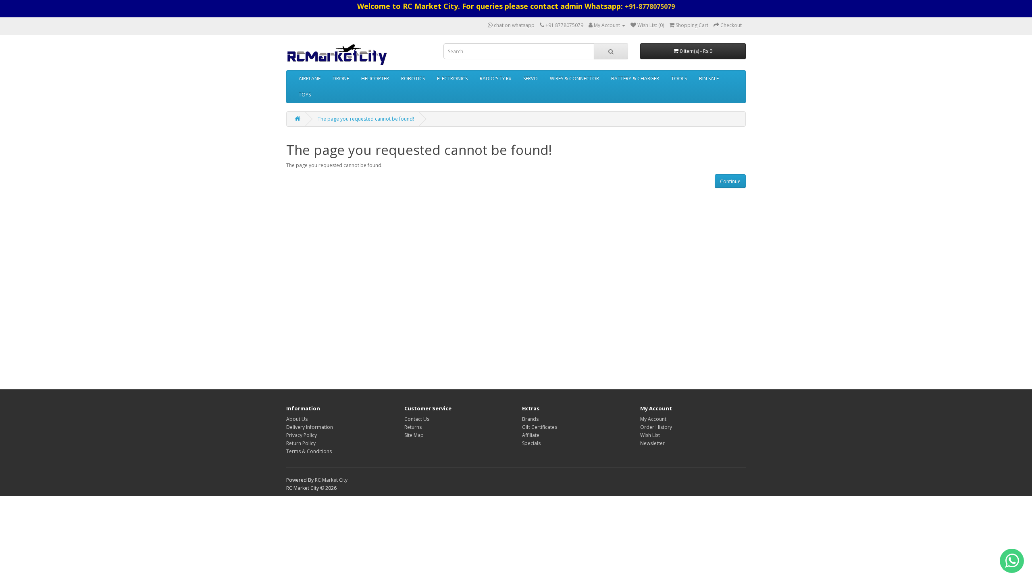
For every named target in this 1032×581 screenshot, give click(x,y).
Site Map (414, 435)
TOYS (305, 94)
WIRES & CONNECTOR (574, 78)
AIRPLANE (309, 78)
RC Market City (331, 480)
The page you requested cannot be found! (366, 118)
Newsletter (652, 443)
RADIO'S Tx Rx (495, 78)
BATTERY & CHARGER (635, 78)
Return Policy (301, 443)
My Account (653, 419)
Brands (530, 419)
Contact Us (416, 419)
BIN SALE (709, 78)
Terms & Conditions (309, 451)
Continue (730, 181)
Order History (656, 427)
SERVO (530, 78)
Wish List (650, 435)
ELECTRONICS (452, 78)
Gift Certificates (539, 427)
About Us (297, 419)
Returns (413, 427)
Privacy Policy (301, 435)
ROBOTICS (413, 78)
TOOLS (679, 78)
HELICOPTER (375, 78)
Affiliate (530, 435)
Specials (531, 443)
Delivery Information (309, 427)
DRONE (341, 78)
